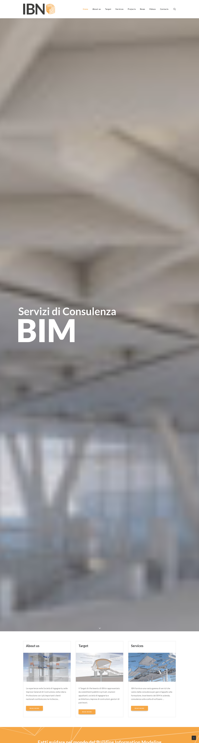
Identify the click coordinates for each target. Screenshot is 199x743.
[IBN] (39, 9)
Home (85, 9)
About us (96, 9)
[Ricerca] (174, 9)
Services (119, 9)
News (142, 9)
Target (108, 9)
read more (34, 708)
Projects (132, 9)
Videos (152, 9)
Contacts (164, 9)
